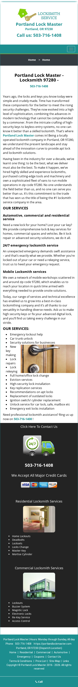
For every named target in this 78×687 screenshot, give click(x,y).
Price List (41, 661)
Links (66, 661)
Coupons (39, 656)
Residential (26, 652)
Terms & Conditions (20, 661)
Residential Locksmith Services (39, 501)
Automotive (61, 652)
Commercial (43, 652)
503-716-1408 (47, 35)
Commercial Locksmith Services (39, 568)
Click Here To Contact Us (39, 427)
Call (40, 681)
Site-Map (54, 661)
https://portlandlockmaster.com (52, 643)
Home (32, 60)
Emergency (23, 656)
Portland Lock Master (18, 135)
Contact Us (54, 656)
